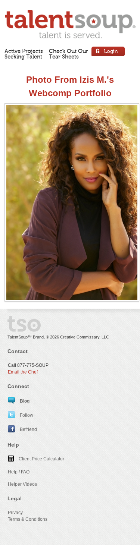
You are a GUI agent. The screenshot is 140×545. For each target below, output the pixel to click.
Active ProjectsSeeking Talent (23, 54)
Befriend (28, 429)
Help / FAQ (18, 472)
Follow (26, 415)
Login (108, 52)
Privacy (15, 512)
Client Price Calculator (41, 458)
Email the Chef (23, 372)
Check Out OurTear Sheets (68, 54)
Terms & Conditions (27, 519)
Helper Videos (22, 484)
